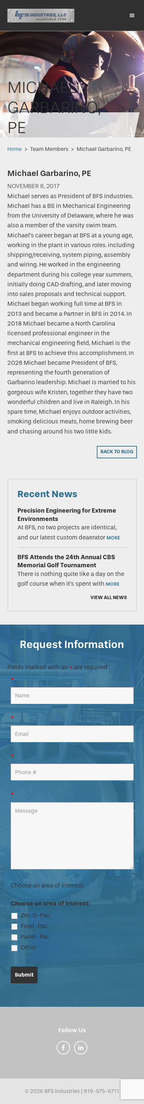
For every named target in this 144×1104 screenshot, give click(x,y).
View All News (108, 597)
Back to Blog (116, 452)
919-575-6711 (101, 1091)
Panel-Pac (35, 936)
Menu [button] (129, 15)
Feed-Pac (34, 926)
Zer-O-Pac (35, 915)
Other (28, 947)
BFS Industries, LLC (40, 15)
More (113, 538)
